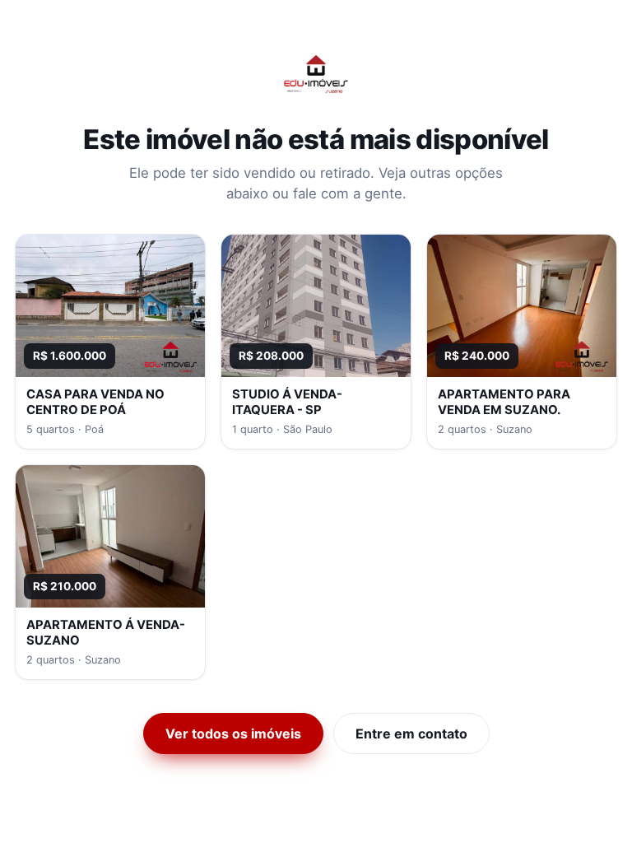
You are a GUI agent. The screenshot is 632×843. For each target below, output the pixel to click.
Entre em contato (411, 733)
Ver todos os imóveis (233, 733)
